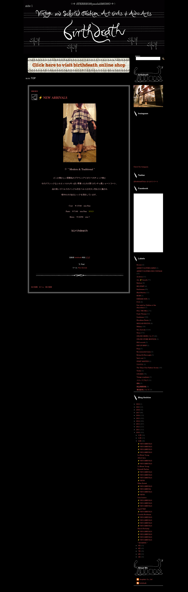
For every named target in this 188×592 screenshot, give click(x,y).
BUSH (139, 296)
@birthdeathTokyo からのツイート (146, 181)
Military (139, 326)
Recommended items (144, 352)
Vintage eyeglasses (143, 377)
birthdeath (143, 583)
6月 (139, 554)
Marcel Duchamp (143, 528)
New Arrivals (82, 268)
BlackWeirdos (141, 292)
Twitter (139, 371)
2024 (138, 404)
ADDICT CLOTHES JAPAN (146, 268)
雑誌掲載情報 (142, 386)
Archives (140, 277)
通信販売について (143, 390)
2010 (138, 432)
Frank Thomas (142, 314)
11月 (140, 438)
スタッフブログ (142, 380)
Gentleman (140, 317)
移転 (138, 383)
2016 (138, 415)
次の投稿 (34, 287)
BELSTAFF (141, 286)
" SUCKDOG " (142, 543)
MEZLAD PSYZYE (144, 323)
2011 (138, 430)
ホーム (41, 287)
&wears (139, 265)
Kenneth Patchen (143, 469)
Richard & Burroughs (144, 355)
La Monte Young (143, 455)
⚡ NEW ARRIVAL (144, 489)
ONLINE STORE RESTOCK (147, 339)
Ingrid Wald (142, 509)
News (139, 333)
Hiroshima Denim (143, 320)
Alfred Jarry (142, 458)
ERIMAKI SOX (142, 299)
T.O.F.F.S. (140, 364)
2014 (138, 421)
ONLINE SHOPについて (145, 336)
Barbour (140, 283)
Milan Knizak (142, 483)
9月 (139, 545)
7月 (139, 551)
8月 (139, 548)
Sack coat (140, 358)
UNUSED (140, 374)
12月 (140, 435)
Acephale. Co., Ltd (146, 579)
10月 (140, 441)
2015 (138, 418)
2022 (138, 407)
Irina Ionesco (142, 497)
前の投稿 (48, 287)
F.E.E (139, 302)
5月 (139, 557)
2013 (138, 424)
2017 (138, 412)
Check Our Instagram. (141, 167)
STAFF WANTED (143, 361)
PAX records (141, 342)
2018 (138, 410)
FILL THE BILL (142, 311)
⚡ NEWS (141, 480)
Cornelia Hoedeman (144, 514)
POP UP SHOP (142, 345)
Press (138, 349)
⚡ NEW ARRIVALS (145, 444)
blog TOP (31, 78)
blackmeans (141, 289)
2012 (138, 427)
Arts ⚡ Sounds (142, 280)
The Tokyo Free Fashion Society (148, 368)
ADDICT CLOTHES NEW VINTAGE (149, 271)
